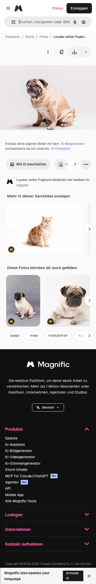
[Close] (89, 576)
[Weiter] (75, 164)
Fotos (44, 37)
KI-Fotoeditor (60, 149)
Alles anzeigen (57, 196)
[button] (48, 407)
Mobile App (14, 495)
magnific (22, 185)
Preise (57, 8)
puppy (14, 335)
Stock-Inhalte (16, 469)
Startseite (12, 37)
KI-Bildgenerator (73, 144)
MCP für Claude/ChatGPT (31, 476)
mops (34, 335)
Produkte (14, 429)
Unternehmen (18, 529)
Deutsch (48, 407)
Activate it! (72, 575)
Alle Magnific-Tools (20, 501)
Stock (29, 37)
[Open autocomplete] (11, 22)
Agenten (16, 482)
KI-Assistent (15, 444)
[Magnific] (48, 366)
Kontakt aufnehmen (24, 544)
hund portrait (58, 335)
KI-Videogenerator (20, 457)
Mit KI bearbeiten (31, 164)
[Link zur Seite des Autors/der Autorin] (9, 182)
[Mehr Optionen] (48, 52)
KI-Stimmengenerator (22, 463)
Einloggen (79, 8)
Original (33, 68)
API (8, 488)
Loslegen (14, 514)
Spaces (11, 438)
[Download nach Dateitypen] (86, 52)
